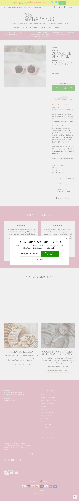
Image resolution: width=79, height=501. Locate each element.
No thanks (39, 259)
